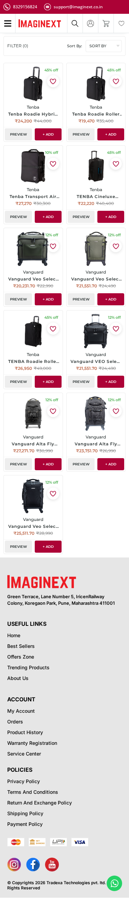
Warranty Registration (32, 743)
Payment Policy (25, 824)
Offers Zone (20, 657)
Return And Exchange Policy (39, 803)
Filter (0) (17, 45)
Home (13, 635)
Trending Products (28, 667)
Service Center (24, 754)
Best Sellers (21, 646)
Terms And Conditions (32, 792)
